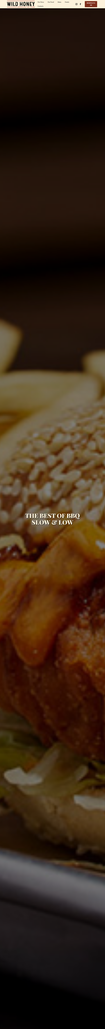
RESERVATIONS (91, 4)
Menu (59, 2)
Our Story (41, 2)
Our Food (51, 2)
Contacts (40, 6)
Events (67, 2)
